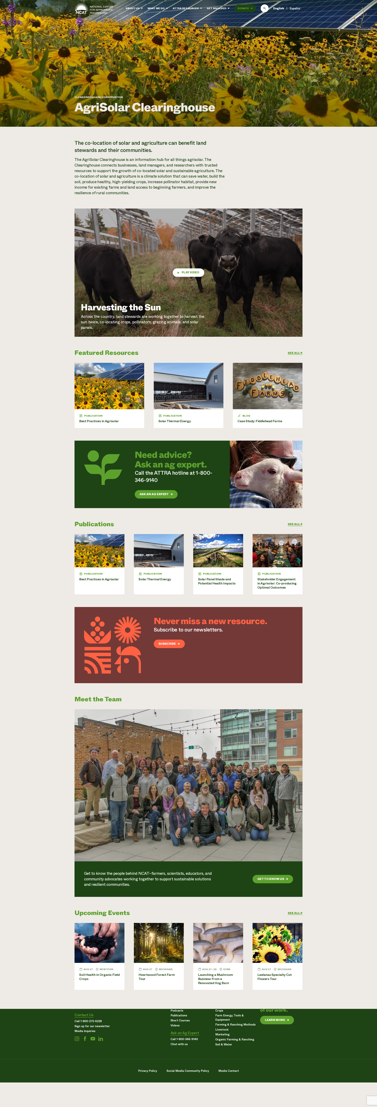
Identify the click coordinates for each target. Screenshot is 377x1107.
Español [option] (295, 8)
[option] (295, 8)
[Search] (265, 8)
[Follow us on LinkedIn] (100, 1038)
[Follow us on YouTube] (92, 1038)
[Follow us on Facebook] (84, 1038)
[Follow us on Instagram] (77, 1038)
